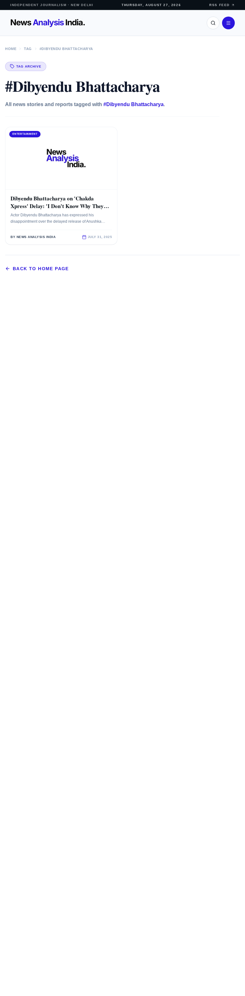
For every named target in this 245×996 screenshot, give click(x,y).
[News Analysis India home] (47, 22)
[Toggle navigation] (228, 23)
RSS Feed (219, 5)
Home (10, 49)
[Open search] (213, 23)
